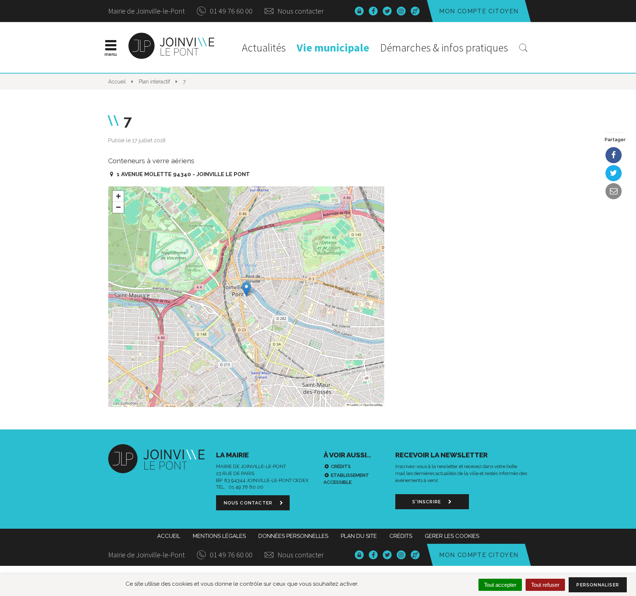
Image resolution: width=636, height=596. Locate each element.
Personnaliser (597, 585)
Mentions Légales (219, 536)
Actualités (264, 47)
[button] (246, 289)
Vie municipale (333, 47)
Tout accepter (500, 585)
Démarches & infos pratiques (444, 47)
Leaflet (353, 405)
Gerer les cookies (452, 536)
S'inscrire (427, 501)
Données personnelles (293, 536)
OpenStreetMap (372, 405)
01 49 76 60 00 (230, 10)
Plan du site (359, 536)
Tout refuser (545, 585)
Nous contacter (300, 10)
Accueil (168, 536)
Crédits (341, 466)
